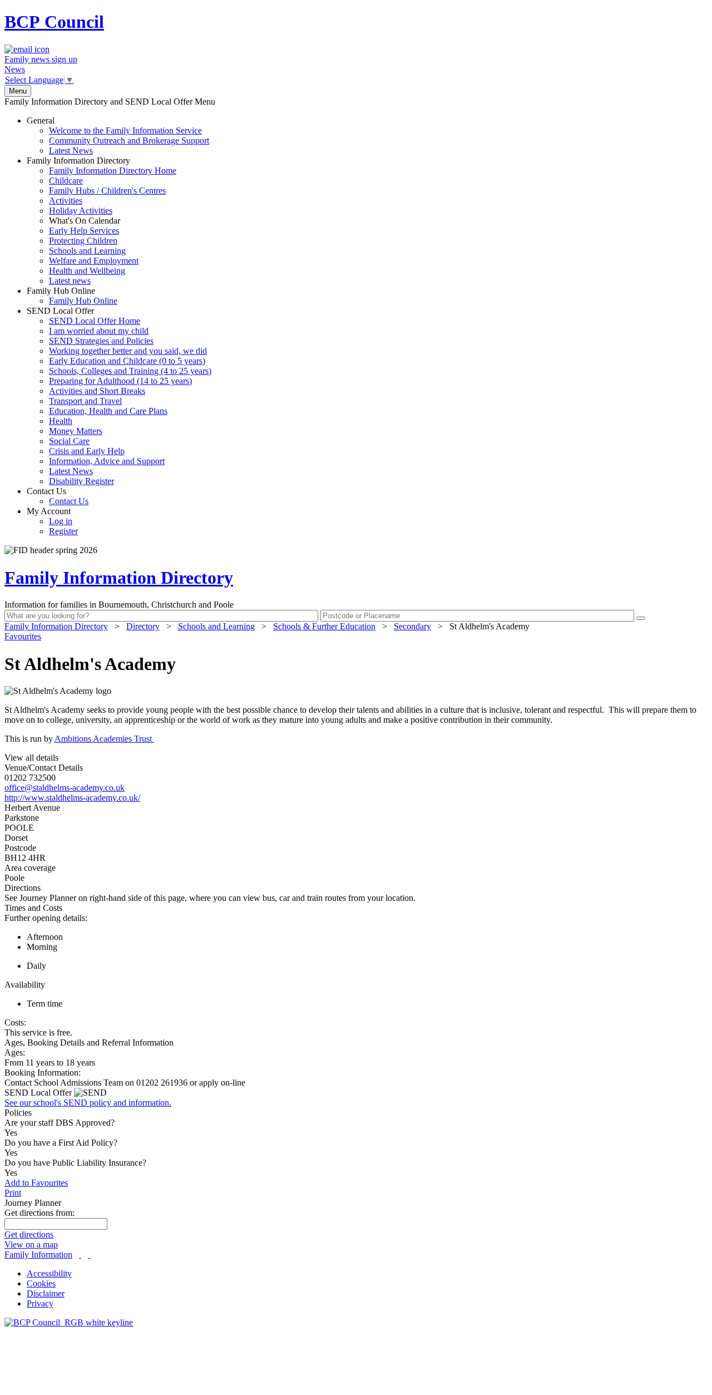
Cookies (41, 1283)
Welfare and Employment (94, 260)
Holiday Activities (80, 210)
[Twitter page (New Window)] (80, 1254)
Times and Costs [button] (33, 908)
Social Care (69, 441)
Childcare (66, 180)
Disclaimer (46, 1293)
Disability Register (81, 481)
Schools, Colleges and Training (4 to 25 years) (130, 371)
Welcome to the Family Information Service (125, 130)
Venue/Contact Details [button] (43, 767)
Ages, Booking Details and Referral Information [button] (89, 1042)
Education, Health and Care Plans (108, 411)
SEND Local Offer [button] (39, 1092)
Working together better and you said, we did (128, 351)
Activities (65, 200)
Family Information (38, 1254)
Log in (60, 521)
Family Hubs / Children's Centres (107, 190)
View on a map (31, 1244)
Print (12, 1192)
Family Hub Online (72, 295)
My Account (52, 521)
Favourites (22, 636)
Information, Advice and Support (107, 461)
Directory (143, 626)
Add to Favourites (36, 1182)
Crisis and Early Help (87, 451)
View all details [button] (31, 757)
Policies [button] (18, 1112)
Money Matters (75, 431)
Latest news (70, 280)
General (118, 135)
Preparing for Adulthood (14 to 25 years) (120, 381)
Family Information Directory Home (112, 170)
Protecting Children (83, 240)
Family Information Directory (101, 220)
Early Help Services (84, 230)
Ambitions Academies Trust (104, 738)
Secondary (412, 626)
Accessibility (49, 1273)
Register (63, 531)
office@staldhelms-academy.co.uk (64, 787)
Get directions (28, 1234)
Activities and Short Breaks (97, 391)
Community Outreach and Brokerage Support (129, 140)
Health (60, 421)
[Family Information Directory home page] (68, 1322)
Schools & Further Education (324, 626)
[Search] (640, 618)
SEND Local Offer (119, 396)
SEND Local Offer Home (94, 321)
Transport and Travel (85, 401)
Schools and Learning (87, 250)
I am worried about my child (99, 331)
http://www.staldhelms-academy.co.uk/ (72, 797)
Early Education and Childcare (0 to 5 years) (127, 361)
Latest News (71, 150)
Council (54, 22)
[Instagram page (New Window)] (89, 1254)
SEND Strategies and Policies (101, 341)
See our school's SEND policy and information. (87, 1102)
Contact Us (57, 496)
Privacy (40, 1303)
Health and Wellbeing (87, 270)
